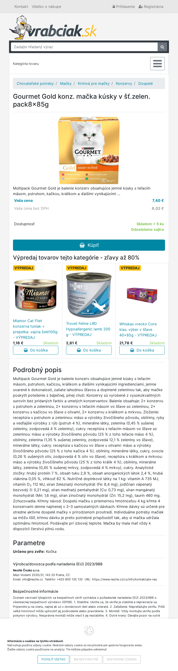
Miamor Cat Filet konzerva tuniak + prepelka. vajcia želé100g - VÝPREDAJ (35, 329)
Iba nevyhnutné (86, 659)
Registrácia (153, 6)
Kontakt (21, 6)
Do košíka (38, 350)
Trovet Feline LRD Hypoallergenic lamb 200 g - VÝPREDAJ (88, 329)
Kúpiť (92, 245)
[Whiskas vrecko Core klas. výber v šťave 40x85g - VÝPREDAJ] (142, 295)
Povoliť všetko (53, 659)
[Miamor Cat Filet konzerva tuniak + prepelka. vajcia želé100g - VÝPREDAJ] (35, 295)
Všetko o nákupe (46, 6)
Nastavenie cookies (122, 659)
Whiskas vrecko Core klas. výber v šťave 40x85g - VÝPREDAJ (138, 329)
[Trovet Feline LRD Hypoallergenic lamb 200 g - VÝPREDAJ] (88, 295)
